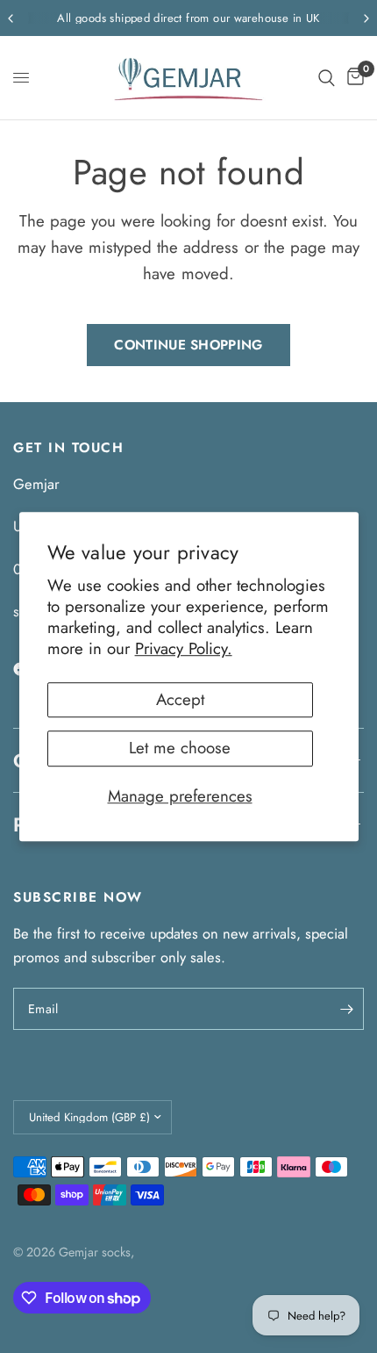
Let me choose (180, 747)
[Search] (326, 77)
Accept (180, 699)
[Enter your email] (346, 1009)
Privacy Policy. (183, 649)
